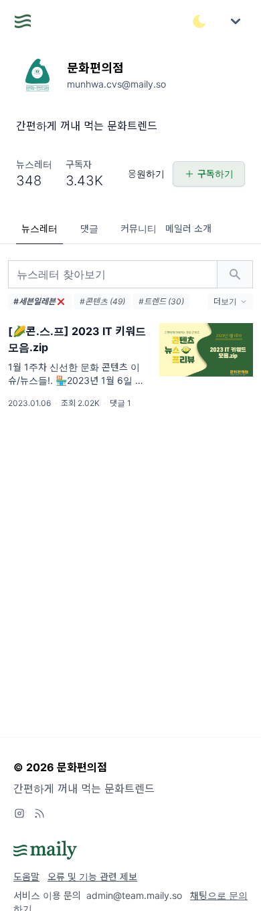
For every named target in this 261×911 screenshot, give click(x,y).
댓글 (89, 228)
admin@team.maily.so (134, 895)
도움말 (26, 876)
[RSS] (39, 813)
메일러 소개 (188, 228)
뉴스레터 (39, 228)
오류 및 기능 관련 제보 (92, 876)
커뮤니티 (138, 228)
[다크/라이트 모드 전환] (199, 21)
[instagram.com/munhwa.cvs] (19, 813)
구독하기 (215, 173)
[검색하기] (235, 274)
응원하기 (146, 173)
